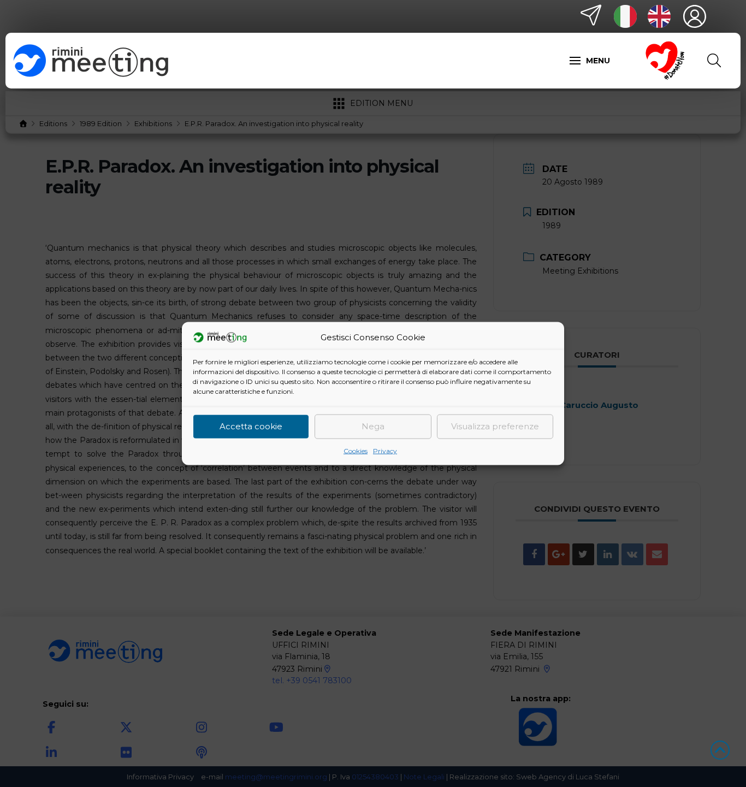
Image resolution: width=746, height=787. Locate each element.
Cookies (356, 450)
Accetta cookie (251, 426)
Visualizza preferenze (495, 426)
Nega (373, 426)
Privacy (385, 450)
